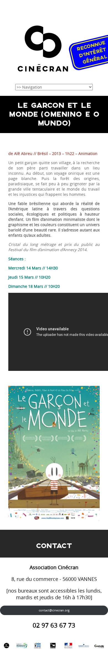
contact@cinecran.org (54, 610)
